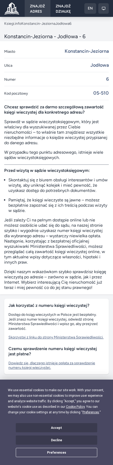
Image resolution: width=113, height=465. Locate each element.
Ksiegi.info (12, 23)
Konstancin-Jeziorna (38, 23)
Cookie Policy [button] (75, 407)
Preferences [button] (91, 412)
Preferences (56, 452)
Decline (56, 440)
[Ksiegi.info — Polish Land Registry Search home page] (11, 8)
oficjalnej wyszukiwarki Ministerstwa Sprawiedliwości (46, 244)
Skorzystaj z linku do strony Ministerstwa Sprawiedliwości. (56, 337)
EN (90, 8)
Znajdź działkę (63, 9)
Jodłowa (62, 23)
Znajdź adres (37, 9)
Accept (56, 428)
